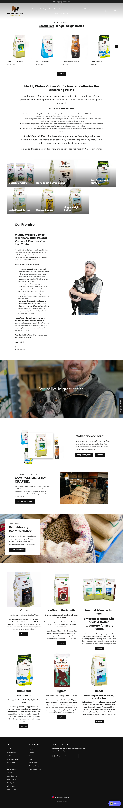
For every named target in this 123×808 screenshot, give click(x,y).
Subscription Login (61, 13)
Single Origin (11, 763)
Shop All (100, 455)
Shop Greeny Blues (84, 455)
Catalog (43, 9)
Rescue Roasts (11, 769)
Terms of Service (85, 9)
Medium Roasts (11, 752)
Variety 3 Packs (11, 790)
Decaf (8, 766)
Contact (52, 9)
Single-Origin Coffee (70, 26)
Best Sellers (46, 26)
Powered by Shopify (62, 801)
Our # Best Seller (17, 550)
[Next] (116, 46)
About (60, 9)
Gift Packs (10, 773)
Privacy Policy (11, 779)
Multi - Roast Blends (13, 759)
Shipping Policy (12, 783)
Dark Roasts (10, 749)
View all (61, 74)
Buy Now (24, 634)
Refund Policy (11, 786)
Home (34, 9)
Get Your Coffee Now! (25, 501)
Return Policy (70, 9)
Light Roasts (10, 756)
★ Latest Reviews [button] (121, 406)
